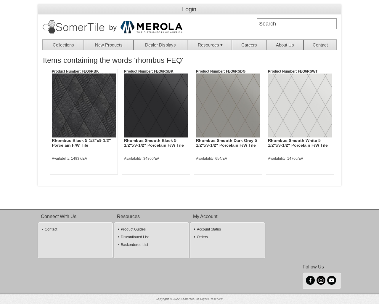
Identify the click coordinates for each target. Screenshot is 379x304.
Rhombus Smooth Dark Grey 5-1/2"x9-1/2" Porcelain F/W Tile (227, 143)
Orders (202, 237)
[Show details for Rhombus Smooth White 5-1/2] (300, 105)
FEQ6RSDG (235, 71)
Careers (249, 44)
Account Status (209, 229)
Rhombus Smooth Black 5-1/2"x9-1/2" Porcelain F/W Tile (154, 143)
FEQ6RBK (90, 71)
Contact (320, 44)
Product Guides (133, 229)
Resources (208, 44)
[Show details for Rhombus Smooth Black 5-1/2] (156, 105)
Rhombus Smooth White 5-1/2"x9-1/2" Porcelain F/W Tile (298, 143)
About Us (285, 44)
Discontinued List (135, 237)
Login (189, 9)
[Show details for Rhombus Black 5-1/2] (84, 105)
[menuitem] (63, 45)
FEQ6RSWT (307, 71)
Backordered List (134, 245)
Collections (63, 44)
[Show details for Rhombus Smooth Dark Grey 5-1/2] (228, 105)
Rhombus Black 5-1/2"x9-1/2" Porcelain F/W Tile (81, 143)
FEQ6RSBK (164, 71)
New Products (109, 44)
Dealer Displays (160, 44)
